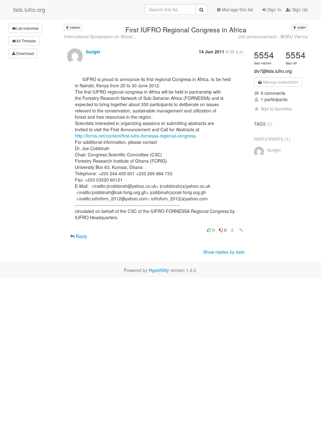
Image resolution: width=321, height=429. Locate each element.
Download (24, 53)
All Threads (25, 40)
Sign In (273, 9)
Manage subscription (280, 81)
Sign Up (299, 9)
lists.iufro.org (29, 9)
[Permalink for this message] (241, 229)
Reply (81, 236)
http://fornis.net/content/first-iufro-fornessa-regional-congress (135, 136)
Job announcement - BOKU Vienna (273, 36)
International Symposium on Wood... (100, 36)
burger (93, 51)
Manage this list (237, 9)
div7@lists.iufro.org (273, 71)
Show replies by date (224, 252)
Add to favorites (276, 109)
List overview (27, 28)
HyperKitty (159, 270)
